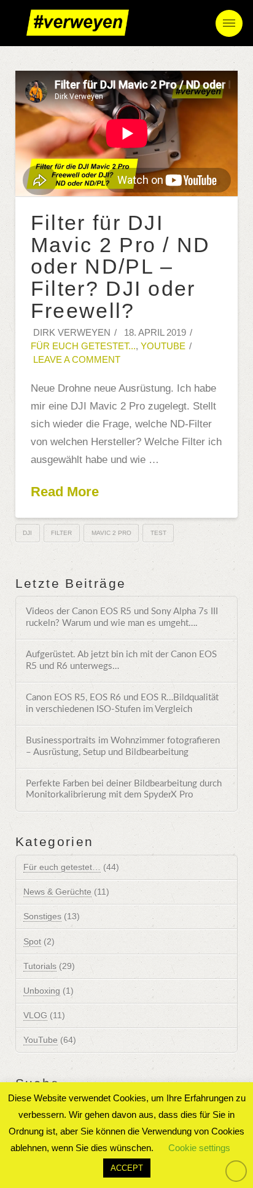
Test (158, 532)
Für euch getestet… (62, 867)
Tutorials (39, 966)
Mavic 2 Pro (111, 532)
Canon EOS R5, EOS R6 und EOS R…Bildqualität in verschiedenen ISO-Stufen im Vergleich (122, 703)
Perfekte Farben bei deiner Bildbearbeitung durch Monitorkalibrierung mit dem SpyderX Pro (124, 789)
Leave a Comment (75, 360)
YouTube (163, 346)
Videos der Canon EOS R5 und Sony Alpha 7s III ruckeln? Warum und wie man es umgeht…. (122, 617)
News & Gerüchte (57, 892)
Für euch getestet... (83, 346)
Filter (61, 532)
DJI (27, 532)
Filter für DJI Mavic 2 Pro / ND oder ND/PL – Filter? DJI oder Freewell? (121, 266)
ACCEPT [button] (127, 1168)
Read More (65, 491)
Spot (32, 941)
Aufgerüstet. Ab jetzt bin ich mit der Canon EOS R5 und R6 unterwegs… (121, 660)
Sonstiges (42, 916)
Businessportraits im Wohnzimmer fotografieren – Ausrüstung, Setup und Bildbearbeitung (123, 746)
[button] (229, 23)
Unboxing (41, 991)
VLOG (35, 1015)
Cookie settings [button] (199, 1147)
